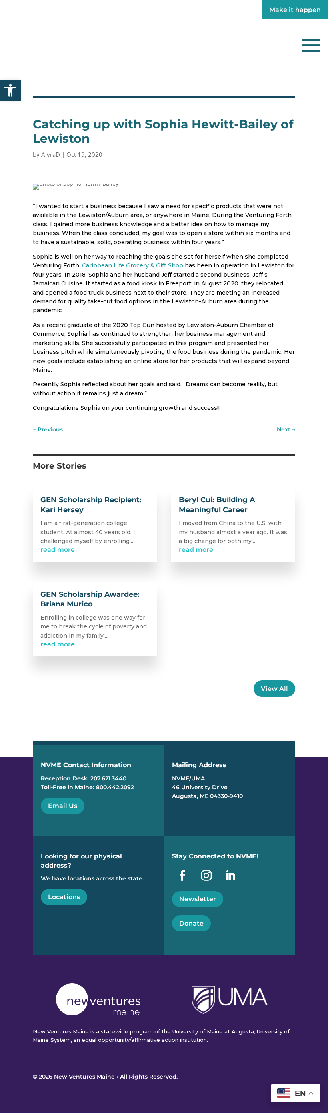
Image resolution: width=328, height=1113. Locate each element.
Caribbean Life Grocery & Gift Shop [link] (132, 265)
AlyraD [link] (50, 154)
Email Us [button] (62, 806)
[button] (311, 45)
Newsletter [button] (197, 899)
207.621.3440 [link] (108, 778)
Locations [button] (64, 897)
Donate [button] (191, 923)
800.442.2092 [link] (115, 787)
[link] (10, 90)
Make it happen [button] (295, 10)
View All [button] (274, 688)
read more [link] (57, 549)
